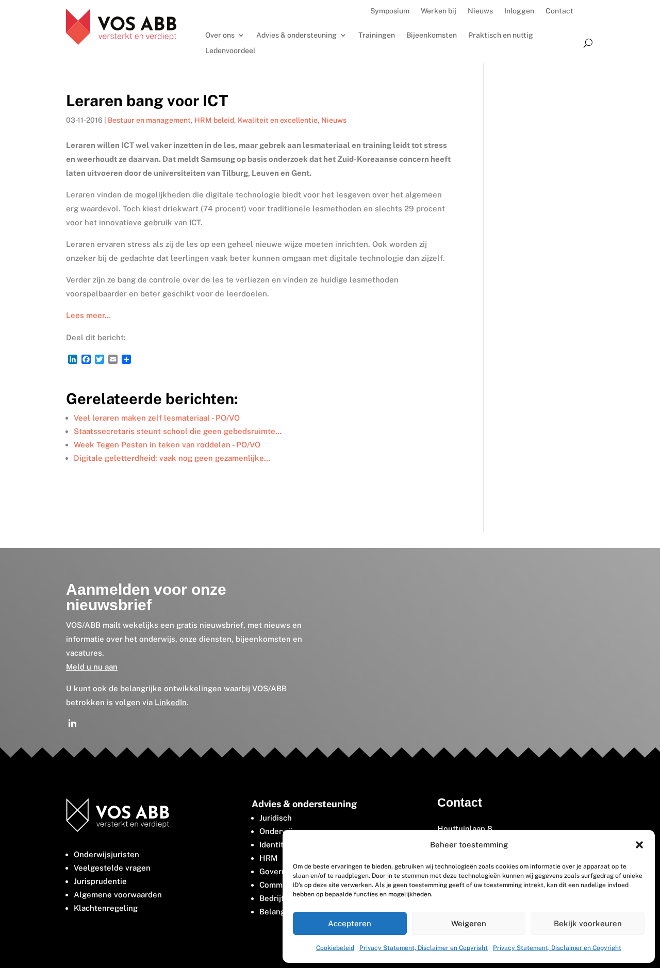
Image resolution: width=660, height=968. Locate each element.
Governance (281, 871)
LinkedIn (171, 702)
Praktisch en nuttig (500, 35)
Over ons (220, 35)
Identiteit (276, 844)
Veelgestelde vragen (112, 867)
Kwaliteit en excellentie (278, 120)
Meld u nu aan (92, 666)
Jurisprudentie (100, 881)
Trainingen (376, 35)
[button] (639, 845)
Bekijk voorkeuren (588, 923)
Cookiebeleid (335, 948)
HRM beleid (214, 120)
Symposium (389, 11)
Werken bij (438, 11)
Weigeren (468, 923)
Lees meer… (88, 315)
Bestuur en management (149, 120)
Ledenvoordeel (230, 51)
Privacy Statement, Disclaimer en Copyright (423, 948)
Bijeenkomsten (431, 35)
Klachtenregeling (106, 908)
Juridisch (275, 817)
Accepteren (349, 923)
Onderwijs (277, 831)
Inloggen (519, 11)
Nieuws (480, 11)
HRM (268, 858)
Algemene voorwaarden (118, 894)
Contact (559, 11)
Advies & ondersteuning (296, 35)
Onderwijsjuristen (106, 854)
